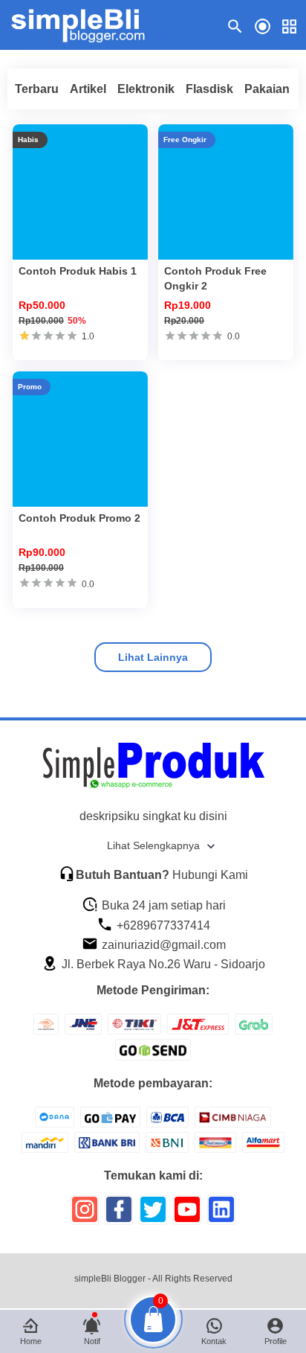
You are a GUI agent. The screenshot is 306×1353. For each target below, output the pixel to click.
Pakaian (267, 89)
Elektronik (146, 89)
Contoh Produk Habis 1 (78, 271)
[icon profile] (262, 25)
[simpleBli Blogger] (87, 25)
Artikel (88, 89)
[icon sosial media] (84, 1215)
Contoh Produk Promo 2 (79, 518)
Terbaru (37, 89)
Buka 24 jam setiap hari (162, 905)
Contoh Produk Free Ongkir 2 (215, 278)
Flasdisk (209, 89)
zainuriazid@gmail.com (162, 944)
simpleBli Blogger (110, 1278)
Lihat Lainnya (153, 657)
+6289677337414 (162, 925)
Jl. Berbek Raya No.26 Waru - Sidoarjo (162, 964)
